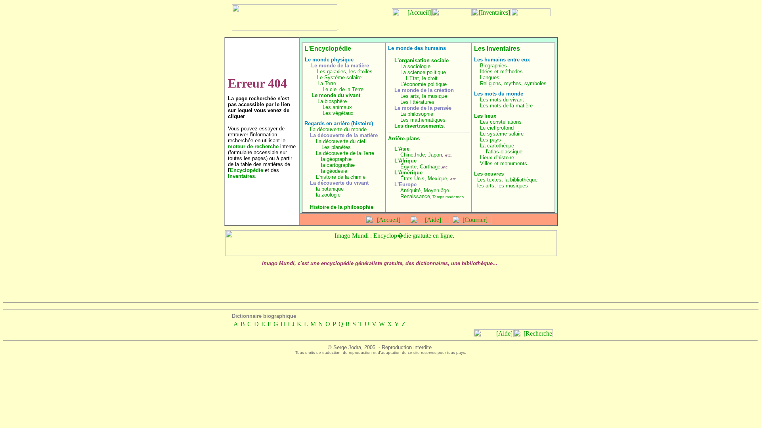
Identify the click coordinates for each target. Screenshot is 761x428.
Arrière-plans (404, 138)
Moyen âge (436, 190)
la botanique (330, 189)
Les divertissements (419, 126)
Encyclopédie (246, 170)
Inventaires (241, 176)
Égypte (408, 167)
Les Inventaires (497, 48)
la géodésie (334, 171)
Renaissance (415, 196)
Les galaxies (331, 72)
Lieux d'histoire (497, 157)
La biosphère (332, 101)
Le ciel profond (497, 128)
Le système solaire (502, 134)
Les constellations (501, 122)
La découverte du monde (338, 129)
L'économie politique (423, 84)
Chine (406, 155)
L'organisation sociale (421, 60)
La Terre (326, 83)
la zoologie (328, 195)
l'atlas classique (504, 152)
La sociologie (415, 66)
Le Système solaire (339, 77)
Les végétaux (338, 113)
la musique (434, 96)
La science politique (423, 72)
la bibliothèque (521, 180)
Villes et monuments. (504, 163)
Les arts (409, 96)
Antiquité (410, 190)
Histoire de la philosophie (341, 207)
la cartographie (338, 165)
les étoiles (361, 72)
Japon (435, 155)
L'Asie (401, 149)
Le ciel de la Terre (343, 89)
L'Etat (412, 78)
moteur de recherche (253, 146)
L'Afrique (405, 161)
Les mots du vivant (502, 100)
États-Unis (412, 179)
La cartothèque (497, 146)
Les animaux (337, 107)
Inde (420, 155)
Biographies (493, 66)
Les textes (489, 180)
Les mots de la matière (506, 106)
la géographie (336, 159)
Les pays (490, 140)
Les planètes (336, 147)
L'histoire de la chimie (340, 177)
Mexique (437, 179)
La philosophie (416, 114)
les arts (485, 186)
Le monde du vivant (336, 95)
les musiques (512, 186)
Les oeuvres (489, 174)
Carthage (430, 167)
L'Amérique (408, 173)
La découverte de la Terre (345, 153)
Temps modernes (448, 197)
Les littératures (417, 102)
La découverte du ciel (340, 141)
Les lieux (485, 116)
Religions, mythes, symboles (513, 83)
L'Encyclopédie (327, 48)
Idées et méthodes (501, 72)
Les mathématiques (423, 120)
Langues (489, 77)
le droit (430, 78)
